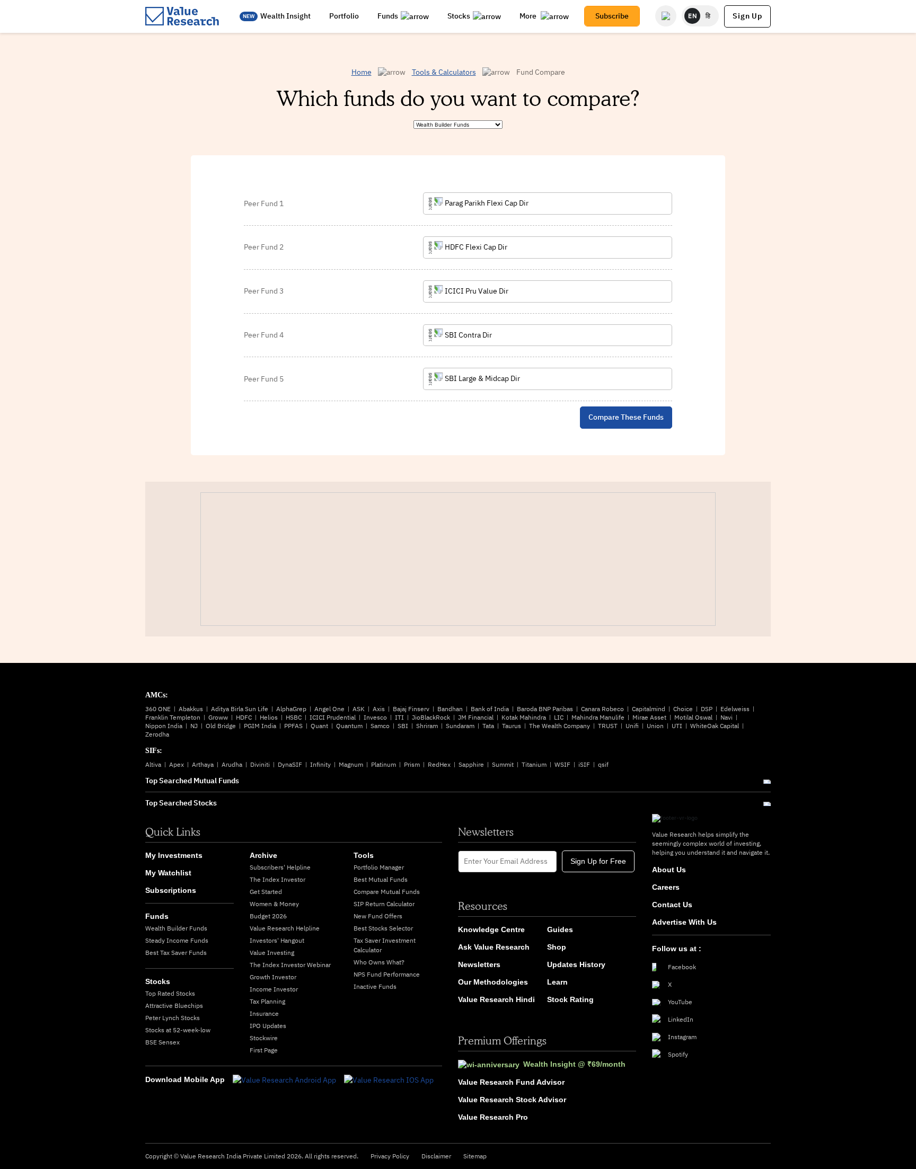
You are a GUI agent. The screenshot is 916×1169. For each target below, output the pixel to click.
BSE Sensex (162, 1042)
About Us (669, 869)
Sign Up (747, 16)
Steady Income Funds (176, 940)
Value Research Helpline (285, 928)
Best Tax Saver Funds (176, 953)
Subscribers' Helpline (280, 867)
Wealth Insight (285, 16)
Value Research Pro (493, 1117)
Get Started (266, 892)
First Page (264, 1050)
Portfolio (344, 16)
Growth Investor (273, 977)
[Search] (665, 15)
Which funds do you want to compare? (458, 98)
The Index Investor (277, 879)
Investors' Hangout (277, 940)
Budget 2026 (268, 916)
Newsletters (479, 964)
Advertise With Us (684, 922)
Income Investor (274, 989)
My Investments (173, 855)
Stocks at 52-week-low (177, 1030)
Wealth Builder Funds (176, 928)
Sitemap (475, 1156)
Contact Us (672, 904)
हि (708, 16)
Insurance (264, 1013)
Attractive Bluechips (174, 1005)
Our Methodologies (493, 982)
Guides (560, 929)
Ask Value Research (494, 947)
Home (361, 72)
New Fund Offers (378, 916)
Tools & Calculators (444, 72)
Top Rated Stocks (170, 993)
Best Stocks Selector (383, 928)
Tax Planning (267, 1001)
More (528, 16)
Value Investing (272, 953)
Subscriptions (170, 890)
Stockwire (264, 1038)
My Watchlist (168, 873)
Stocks (458, 16)
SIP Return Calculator (384, 904)
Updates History (576, 964)
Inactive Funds (375, 986)
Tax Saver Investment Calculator (385, 945)
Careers (666, 887)
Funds (387, 16)
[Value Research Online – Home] (182, 16)
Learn (557, 982)
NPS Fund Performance (387, 974)
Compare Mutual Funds (387, 892)
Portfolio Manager (379, 867)
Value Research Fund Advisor (511, 1082)
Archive (263, 855)
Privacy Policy (390, 1156)
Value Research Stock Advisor (512, 1099)
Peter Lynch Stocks (172, 1018)
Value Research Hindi (496, 999)
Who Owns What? (379, 962)
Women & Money (274, 904)
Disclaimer (436, 1156)
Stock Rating (570, 999)
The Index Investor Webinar (290, 965)
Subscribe (612, 16)
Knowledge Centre (491, 929)
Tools (364, 855)
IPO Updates (268, 1026)
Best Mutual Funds (381, 879)
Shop (556, 947)
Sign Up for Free (598, 861)
